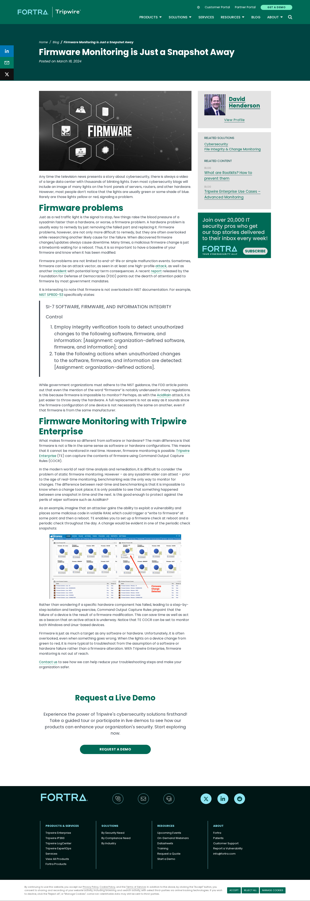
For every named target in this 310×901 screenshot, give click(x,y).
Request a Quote (169, 854)
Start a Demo (166, 859)
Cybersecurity (216, 144)
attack (161, 266)
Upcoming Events (169, 833)
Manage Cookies (272, 890)
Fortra (217, 833)
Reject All (250, 890)
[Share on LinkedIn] (7, 51)
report (156, 271)
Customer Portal (217, 7)
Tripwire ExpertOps (58, 848)
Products (150, 17)
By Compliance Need (116, 838)
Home (43, 42)
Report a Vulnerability (228, 848)
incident (60, 271)
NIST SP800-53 (51, 294)
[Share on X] (7, 74)
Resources (233, 17)
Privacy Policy (90, 887)
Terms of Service (136, 887)
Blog (255, 17)
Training (162, 848)
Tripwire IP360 (55, 838)
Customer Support (226, 843)
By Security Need (112, 833)
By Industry (108, 843)
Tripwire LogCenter (58, 843)
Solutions (180, 17)
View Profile (234, 119)
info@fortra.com (224, 854)
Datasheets (165, 843)
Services (206, 17)
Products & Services (62, 826)
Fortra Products (56, 864)
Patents (218, 838)
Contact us (48, 662)
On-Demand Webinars (173, 838)
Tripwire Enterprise (58, 833)
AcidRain (164, 395)
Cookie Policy (107, 887)
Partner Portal (245, 7)
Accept (234, 890)
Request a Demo (115, 749)
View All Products (57, 859)
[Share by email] (7, 63)
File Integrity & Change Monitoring (232, 149)
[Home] (49, 11)
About (275, 17)
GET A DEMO (276, 7)
